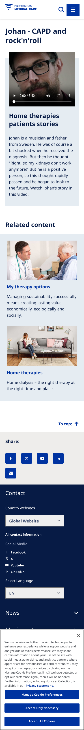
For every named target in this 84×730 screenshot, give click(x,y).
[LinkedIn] (58, 458)
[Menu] (73, 10)
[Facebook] (10, 458)
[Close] (79, 636)
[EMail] (10, 473)
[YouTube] (42, 458)
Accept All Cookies (42, 721)
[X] (26, 458)
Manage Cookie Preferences (42, 695)
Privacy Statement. (40, 686)
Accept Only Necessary (42, 708)
